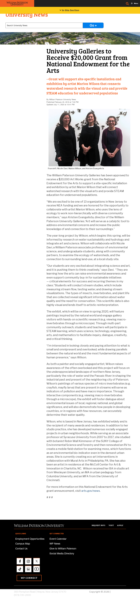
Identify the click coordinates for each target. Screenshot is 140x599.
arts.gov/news (90, 490)
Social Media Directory (61, 553)
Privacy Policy (118, 591)
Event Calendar (57, 538)
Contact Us (21, 548)
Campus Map (22, 543)
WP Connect (29, 577)
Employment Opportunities (29, 538)
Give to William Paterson (62, 548)
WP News (54, 543)
